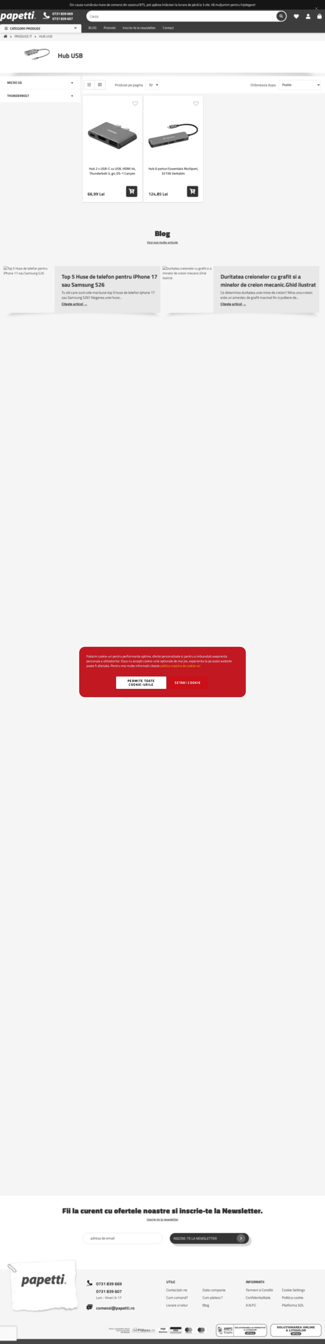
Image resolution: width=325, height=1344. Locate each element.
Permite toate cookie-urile (141, 682)
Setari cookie (188, 682)
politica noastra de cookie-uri (180, 665)
